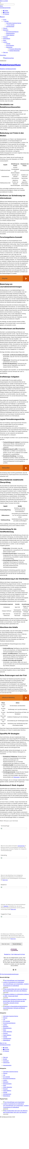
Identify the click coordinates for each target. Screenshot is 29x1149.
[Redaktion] (14, 887)
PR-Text (2, 974)
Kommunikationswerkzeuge (11, 974)
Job (4, 1019)
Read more (5, 879)
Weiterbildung (6, 38)
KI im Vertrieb (10, 24)
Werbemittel (9, 47)
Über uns (5, 52)
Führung (5, 28)
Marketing (5, 30)
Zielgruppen (16, 777)
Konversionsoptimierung (12, 31)
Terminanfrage (5, 826)
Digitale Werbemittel (14, 50)
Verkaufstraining (7, 1065)
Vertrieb (6, 21)
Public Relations (10, 35)
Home (4, 19)
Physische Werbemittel (15, 49)
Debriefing (4, 855)
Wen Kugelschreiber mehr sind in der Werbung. (15, 990)
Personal (5, 36)
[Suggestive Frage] (14, 917)
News (4, 40)
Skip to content (4, 0)
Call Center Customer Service (13, 23)
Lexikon (5, 42)
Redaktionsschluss (10, 65)
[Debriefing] (14, 858)
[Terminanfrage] (14, 828)
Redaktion (4, 884)
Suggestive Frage (6, 914)
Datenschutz (6, 1062)
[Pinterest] (13, 970)
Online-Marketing (7, 1031)
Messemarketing (10, 33)
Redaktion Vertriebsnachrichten (8, 68)
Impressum (6, 1060)
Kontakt (5, 1059)
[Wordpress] (15, 970)
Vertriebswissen (10, 26)
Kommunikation (10, 45)
